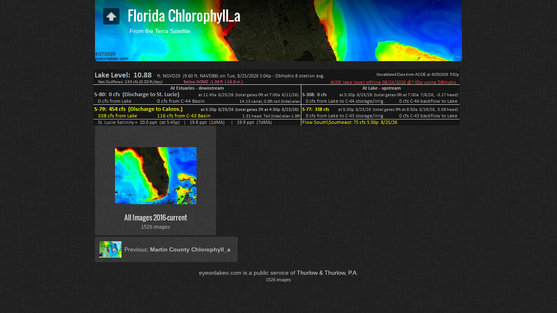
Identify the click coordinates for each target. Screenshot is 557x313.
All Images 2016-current (155, 217)
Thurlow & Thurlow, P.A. (327, 272)
